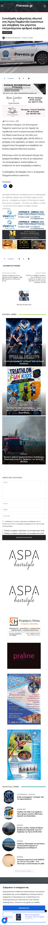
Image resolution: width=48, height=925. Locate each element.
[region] (24, 904)
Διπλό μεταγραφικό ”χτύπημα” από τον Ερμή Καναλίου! (24, 362)
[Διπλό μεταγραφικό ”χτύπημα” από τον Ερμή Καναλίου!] (24, 342)
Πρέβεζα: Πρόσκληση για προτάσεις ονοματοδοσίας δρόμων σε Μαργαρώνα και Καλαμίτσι (31, 846)
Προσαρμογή (24, 914)
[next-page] (7, 468)
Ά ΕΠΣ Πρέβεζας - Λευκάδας (23, 358)
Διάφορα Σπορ (24, 405)
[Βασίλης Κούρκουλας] (4, 37)
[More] (28, 78)
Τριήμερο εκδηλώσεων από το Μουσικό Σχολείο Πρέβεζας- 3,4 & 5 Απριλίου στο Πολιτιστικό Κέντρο (12, 278)
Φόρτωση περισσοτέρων (23, 871)
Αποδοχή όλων (24, 908)
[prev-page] (3, 468)
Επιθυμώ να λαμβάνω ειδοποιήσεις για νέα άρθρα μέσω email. (24, 533)
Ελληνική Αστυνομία (11, 266)
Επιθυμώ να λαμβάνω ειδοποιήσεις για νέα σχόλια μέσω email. (24, 530)
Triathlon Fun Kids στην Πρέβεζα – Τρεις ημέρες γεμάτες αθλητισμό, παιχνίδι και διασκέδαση (24, 410)
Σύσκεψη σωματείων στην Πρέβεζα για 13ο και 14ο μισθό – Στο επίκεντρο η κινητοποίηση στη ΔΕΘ (30, 862)
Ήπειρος (7, 32)
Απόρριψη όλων (24, 920)
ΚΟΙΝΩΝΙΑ (23, 454)
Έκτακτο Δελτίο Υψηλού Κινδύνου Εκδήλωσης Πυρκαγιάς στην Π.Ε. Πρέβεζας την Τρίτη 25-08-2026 (24, 459)
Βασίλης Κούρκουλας (14, 37)
